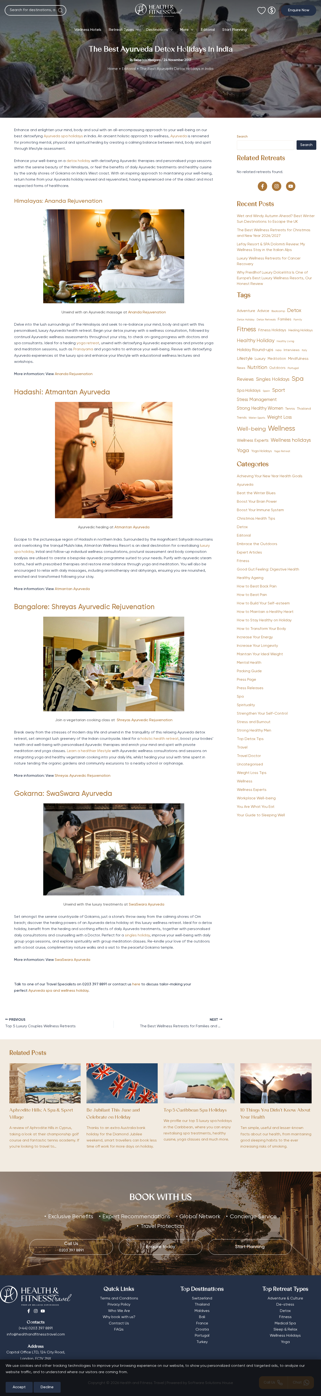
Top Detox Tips (250, 739)
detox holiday (78, 161)
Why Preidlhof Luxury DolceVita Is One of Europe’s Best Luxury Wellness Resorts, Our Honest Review (274, 278)
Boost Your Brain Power (257, 502)
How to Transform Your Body (261, 629)
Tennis (290, 408)
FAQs (119, 1329)
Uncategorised (250, 764)
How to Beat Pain (252, 595)
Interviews (292, 350)
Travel (242, 747)
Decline (47, 1387)
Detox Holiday (245, 319)
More (184, 30)
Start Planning (234, 30)
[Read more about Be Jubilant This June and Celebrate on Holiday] (122, 1083)
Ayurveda (178, 136)
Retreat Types (121, 30)
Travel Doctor (249, 756)
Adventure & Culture (285, 1298)
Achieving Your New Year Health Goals (269, 476)
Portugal (293, 368)
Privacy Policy (119, 1305)
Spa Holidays (249, 391)
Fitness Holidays (272, 330)
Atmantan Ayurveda (77, 392)
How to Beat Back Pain (257, 586)
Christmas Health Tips (256, 519)
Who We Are (119, 1311)
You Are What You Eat (255, 807)
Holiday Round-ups (255, 350)
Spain (266, 391)
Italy (304, 350)
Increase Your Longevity (257, 646)
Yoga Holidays (261, 451)
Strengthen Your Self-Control (262, 714)
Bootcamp (278, 311)
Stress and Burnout (253, 722)
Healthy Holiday (255, 340)
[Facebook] (29, 1311)
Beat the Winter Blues (256, 493)
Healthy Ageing (250, 578)
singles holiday (137, 935)
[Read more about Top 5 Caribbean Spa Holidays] (199, 1083)
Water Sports (257, 418)
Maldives (202, 1311)
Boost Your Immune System (260, 510)
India (278, 350)
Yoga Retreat (282, 451)
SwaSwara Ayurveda (146, 904)
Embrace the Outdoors (257, 544)
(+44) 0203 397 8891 (36, 1328)
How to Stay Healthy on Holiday (264, 620)
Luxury (260, 359)
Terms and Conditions (119, 1298)
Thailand (304, 408)
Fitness (246, 329)
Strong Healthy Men (254, 730)
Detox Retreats (266, 320)
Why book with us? (119, 1317)
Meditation (277, 358)
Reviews (245, 379)
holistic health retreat (160, 739)
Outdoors (277, 368)
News (241, 368)
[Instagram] (36, 1311)
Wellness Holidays (285, 1336)
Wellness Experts (253, 440)
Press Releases (250, 688)
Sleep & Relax (285, 1329)
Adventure (246, 311)
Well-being (251, 429)
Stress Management (257, 400)
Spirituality (246, 705)
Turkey (202, 1342)
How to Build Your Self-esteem (263, 603)
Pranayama (83, 349)
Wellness (281, 428)
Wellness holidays (291, 440)
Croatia (202, 1329)
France (202, 1323)
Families (284, 319)
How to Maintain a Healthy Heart (265, 612)
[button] (298, 10)
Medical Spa (285, 1323)
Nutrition (257, 367)
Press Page (246, 680)
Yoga (243, 450)
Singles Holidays (273, 379)
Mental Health (249, 663)
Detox (294, 310)
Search (242, 136)
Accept (19, 1387)
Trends (242, 417)
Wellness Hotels (87, 30)
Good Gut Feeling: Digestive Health (268, 569)
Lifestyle (245, 358)
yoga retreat (88, 343)
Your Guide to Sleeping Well (261, 815)
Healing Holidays (300, 330)
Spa (298, 379)
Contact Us (119, 1323)
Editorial (208, 30)
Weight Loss (279, 417)
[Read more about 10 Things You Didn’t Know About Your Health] (276, 1083)
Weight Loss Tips (251, 773)
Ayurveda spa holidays (63, 136)
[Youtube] (43, 1311)
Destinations (157, 30)
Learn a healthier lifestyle (89, 751)
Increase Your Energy (255, 637)
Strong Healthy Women (260, 408)
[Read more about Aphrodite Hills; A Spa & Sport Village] (45, 1083)
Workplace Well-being (256, 798)
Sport (278, 390)
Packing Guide (249, 671)
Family (298, 319)
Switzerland (202, 1298)
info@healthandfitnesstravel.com (36, 1334)
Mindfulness (298, 359)
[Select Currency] (271, 8)
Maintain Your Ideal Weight (260, 654)
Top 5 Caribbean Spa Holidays (195, 1110)
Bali (202, 1317)
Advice (263, 311)
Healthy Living (285, 341)
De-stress (285, 1305)
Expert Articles (249, 552)
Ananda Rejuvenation (147, 312)
